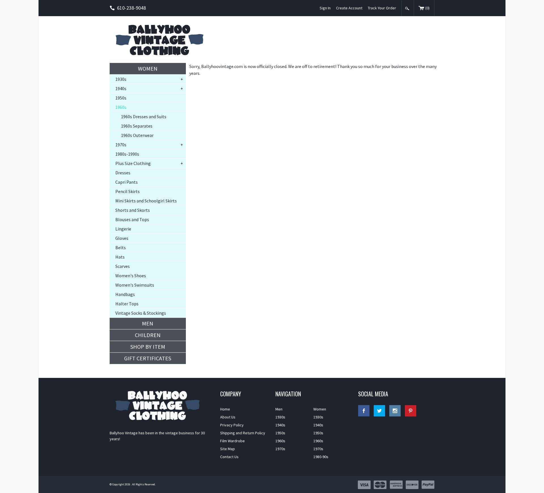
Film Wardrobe (232, 440)
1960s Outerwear (137, 135)
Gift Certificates (147, 358)
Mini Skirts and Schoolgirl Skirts (146, 201)
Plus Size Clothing (133, 163)
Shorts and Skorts (132, 210)
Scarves (122, 266)
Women (148, 68)
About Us (227, 417)
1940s (120, 88)
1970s (120, 144)
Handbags (125, 294)
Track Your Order (382, 7)
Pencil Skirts (127, 191)
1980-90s (320, 456)
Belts (120, 247)
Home (225, 409)
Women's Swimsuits (134, 285)
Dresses (122, 172)
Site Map (227, 448)
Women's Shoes (130, 275)
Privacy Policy (232, 425)
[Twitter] (379, 410)
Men (147, 323)
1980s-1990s (127, 154)
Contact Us (229, 456)
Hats (120, 257)
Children (148, 334)
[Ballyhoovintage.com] (161, 40)
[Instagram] (395, 410)
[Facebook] (363, 410)
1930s (120, 79)
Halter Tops (127, 303)
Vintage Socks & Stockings (140, 313)
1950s (120, 98)
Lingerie (123, 229)
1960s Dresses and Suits (143, 116)
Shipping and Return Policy (242, 432)
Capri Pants (126, 182)
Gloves (121, 238)
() (427, 7)
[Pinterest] (410, 410)
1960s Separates (136, 126)
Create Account (349, 7)
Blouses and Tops (132, 219)
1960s (120, 107)
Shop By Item (147, 346)
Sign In (325, 7)
